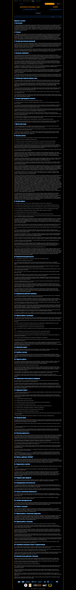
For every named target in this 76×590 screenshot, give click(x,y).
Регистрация (49, 3)
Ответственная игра (26, 0)
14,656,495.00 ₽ (30, 9)
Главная (38, 13)
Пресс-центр (38, 0)
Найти (60, 17)
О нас (20, 0)
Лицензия (16, 0)
